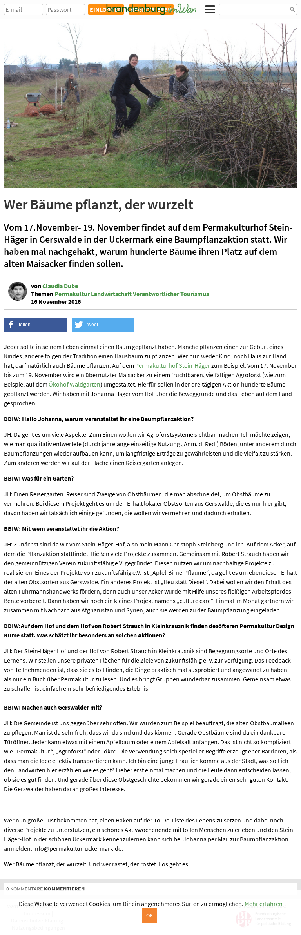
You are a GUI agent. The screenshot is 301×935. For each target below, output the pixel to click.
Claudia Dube (60, 286)
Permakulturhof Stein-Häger (172, 365)
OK (149, 915)
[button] (35, 325)
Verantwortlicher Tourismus (171, 294)
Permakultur (72, 294)
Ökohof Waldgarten (74, 384)
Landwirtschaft (111, 294)
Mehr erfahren (264, 904)
